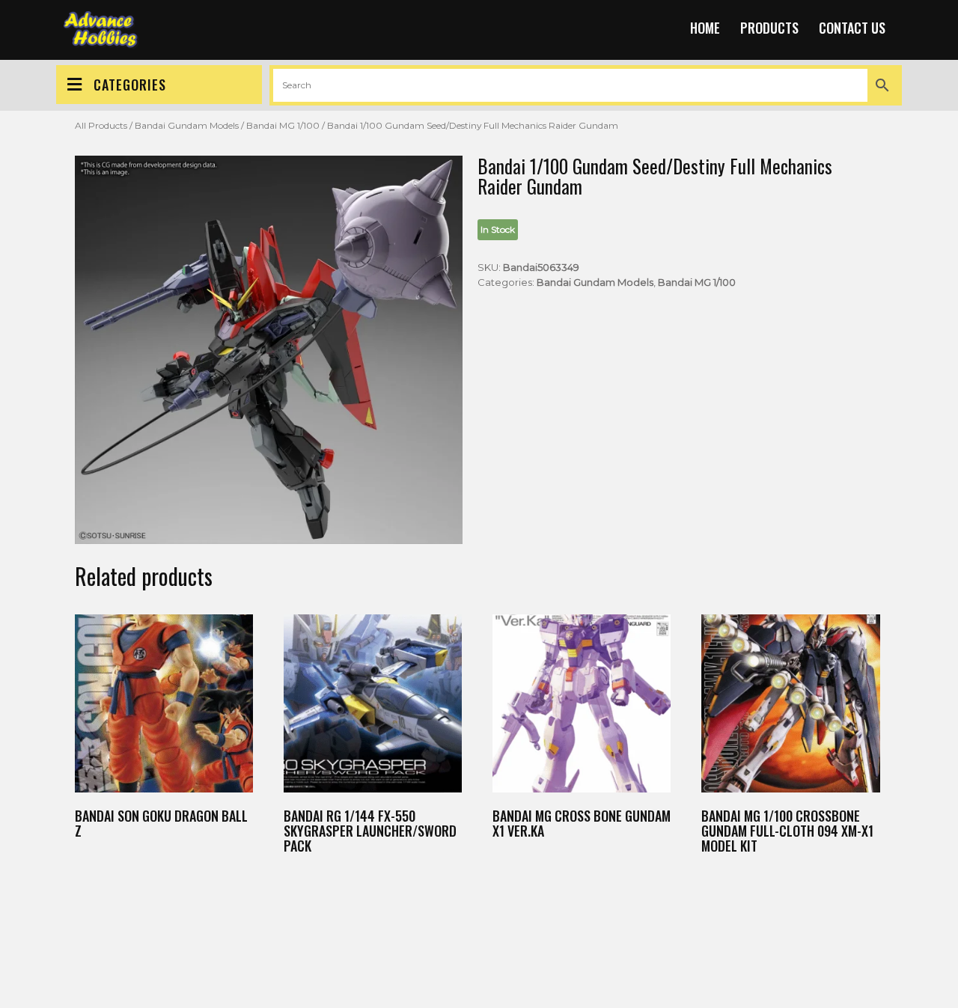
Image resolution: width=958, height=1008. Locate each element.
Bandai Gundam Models (187, 125)
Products (769, 27)
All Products (101, 125)
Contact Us (852, 27)
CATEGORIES (130, 84)
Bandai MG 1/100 (283, 125)
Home (705, 27)
